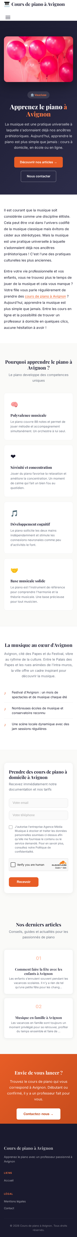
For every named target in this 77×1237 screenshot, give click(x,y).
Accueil (8, 1180)
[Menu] (8, 17)
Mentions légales (15, 1201)
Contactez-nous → (38, 1114)
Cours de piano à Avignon (34, 4)
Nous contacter (38, 176)
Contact (9, 1208)
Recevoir (24, 882)
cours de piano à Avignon (45, 296)
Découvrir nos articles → (38, 162)
